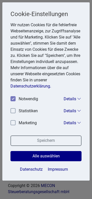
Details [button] (70, 98)
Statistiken (28, 110)
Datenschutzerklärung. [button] (30, 86)
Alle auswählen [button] (46, 156)
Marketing (28, 122)
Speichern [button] (46, 140)
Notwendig (28, 98)
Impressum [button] (58, 169)
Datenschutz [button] (31, 169)
